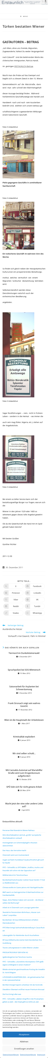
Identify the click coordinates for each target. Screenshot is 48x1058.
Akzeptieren (24, 1034)
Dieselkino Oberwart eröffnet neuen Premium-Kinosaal (23, 989)
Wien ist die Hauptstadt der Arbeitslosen (24, 720)
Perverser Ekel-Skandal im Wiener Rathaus (19, 830)
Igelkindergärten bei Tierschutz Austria (17, 957)
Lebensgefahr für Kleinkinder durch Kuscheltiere (21, 935)
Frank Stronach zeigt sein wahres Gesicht (24, 704)
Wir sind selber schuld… (24, 753)
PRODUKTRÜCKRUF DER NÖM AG (15, 952)
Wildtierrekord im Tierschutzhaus (15, 875)
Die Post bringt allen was (12, 994)
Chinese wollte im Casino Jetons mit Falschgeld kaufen (23, 887)
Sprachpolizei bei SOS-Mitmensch (24, 669)
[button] (44, 1006)
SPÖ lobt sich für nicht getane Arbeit (24, 786)
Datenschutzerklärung (11, 1054)
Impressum (41, 1054)
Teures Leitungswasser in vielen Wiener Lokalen (21, 947)
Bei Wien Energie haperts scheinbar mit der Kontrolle (22, 985)
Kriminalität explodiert (24, 736)
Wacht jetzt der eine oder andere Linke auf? (24, 805)
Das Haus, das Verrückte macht (14, 850)
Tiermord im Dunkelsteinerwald (24, 653)
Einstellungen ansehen (24, 1048)
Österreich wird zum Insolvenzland (16, 855)
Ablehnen (24, 1041)
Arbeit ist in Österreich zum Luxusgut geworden (21, 907)
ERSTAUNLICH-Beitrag (23, 66)
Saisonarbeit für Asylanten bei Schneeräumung (24, 688)
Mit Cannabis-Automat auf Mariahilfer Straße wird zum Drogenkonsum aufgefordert (24, 773)
